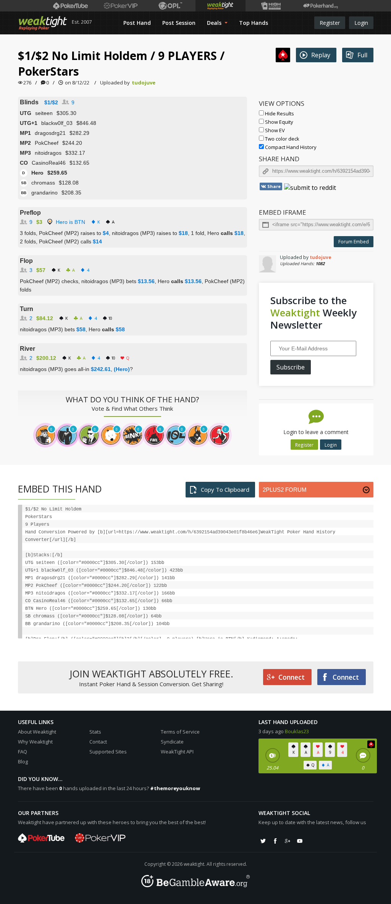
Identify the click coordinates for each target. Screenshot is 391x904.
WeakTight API (177, 751)
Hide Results (279, 113)
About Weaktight (37, 731)
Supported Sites (108, 751)
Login (361, 22)
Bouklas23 (297, 731)
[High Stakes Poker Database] (271, 5)
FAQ (22, 751)
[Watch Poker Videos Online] (70, 5)
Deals (215, 22)
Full (362, 55)
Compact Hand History (290, 147)
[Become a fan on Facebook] (275, 841)
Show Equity (278, 121)
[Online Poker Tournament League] (170, 5)
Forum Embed (353, 241)
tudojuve (143, 82)
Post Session (179, 22)
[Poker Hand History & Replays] (321, 5)
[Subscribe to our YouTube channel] (299, 841)
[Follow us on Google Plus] (287, 841)
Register (330, 22)
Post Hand (137, 22)
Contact (98, 741)
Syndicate (172, 741)
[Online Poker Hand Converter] (221, 5)
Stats (95, 731)
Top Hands (253, 22)
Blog (23, 761)
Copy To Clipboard (225, 489)
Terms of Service (180, 731)
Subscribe (290, 367)
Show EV (274, 130)
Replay (320, 55)
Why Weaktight (35, 741)
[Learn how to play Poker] (120, 5)
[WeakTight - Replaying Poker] (43, 23)
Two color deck (281, 138)
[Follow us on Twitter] (263, 841)
